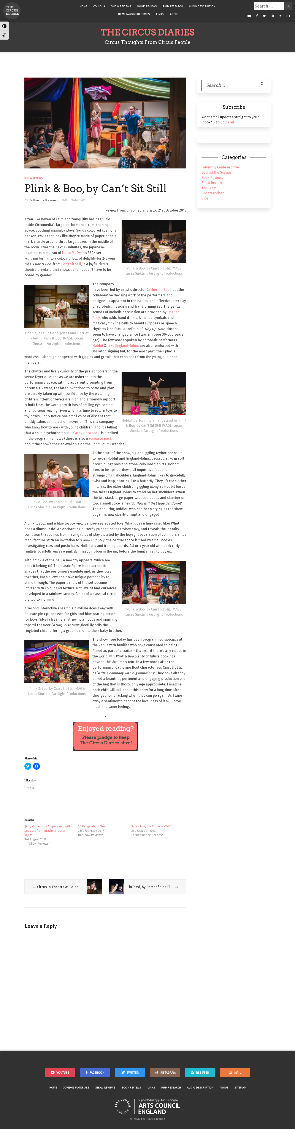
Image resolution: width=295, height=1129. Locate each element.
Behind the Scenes (216, 172)
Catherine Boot (159, 290)
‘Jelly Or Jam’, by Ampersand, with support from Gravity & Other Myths (47, 831)
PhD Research (173, 6)
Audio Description (202, 6)
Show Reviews (121, 6)
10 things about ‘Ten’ (92, 826)
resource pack (100, 438)
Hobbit (97, 346)
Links (160, 14)
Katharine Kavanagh (45, 200)
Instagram (168, 1072)
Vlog (204, 198)
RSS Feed (202, 1072)
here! (229, 122)
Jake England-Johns (123, 346)
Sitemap (240, 1087)
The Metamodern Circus (133, 14)
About (174, 14)
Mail (237, 1072)
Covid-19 (99, 6)
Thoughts (209, 188)
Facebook (97, 1072)
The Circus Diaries (147, 32)
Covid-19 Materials (76, 1087)
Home (83, 6)
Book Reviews (147, 6)
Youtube (63, 1072)
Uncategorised (213, 193)
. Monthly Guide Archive (220, 167)
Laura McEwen (73, 253)
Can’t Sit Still (71, 264)
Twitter (133, 1072)
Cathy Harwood (85, 433)
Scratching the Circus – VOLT (151, 826)
